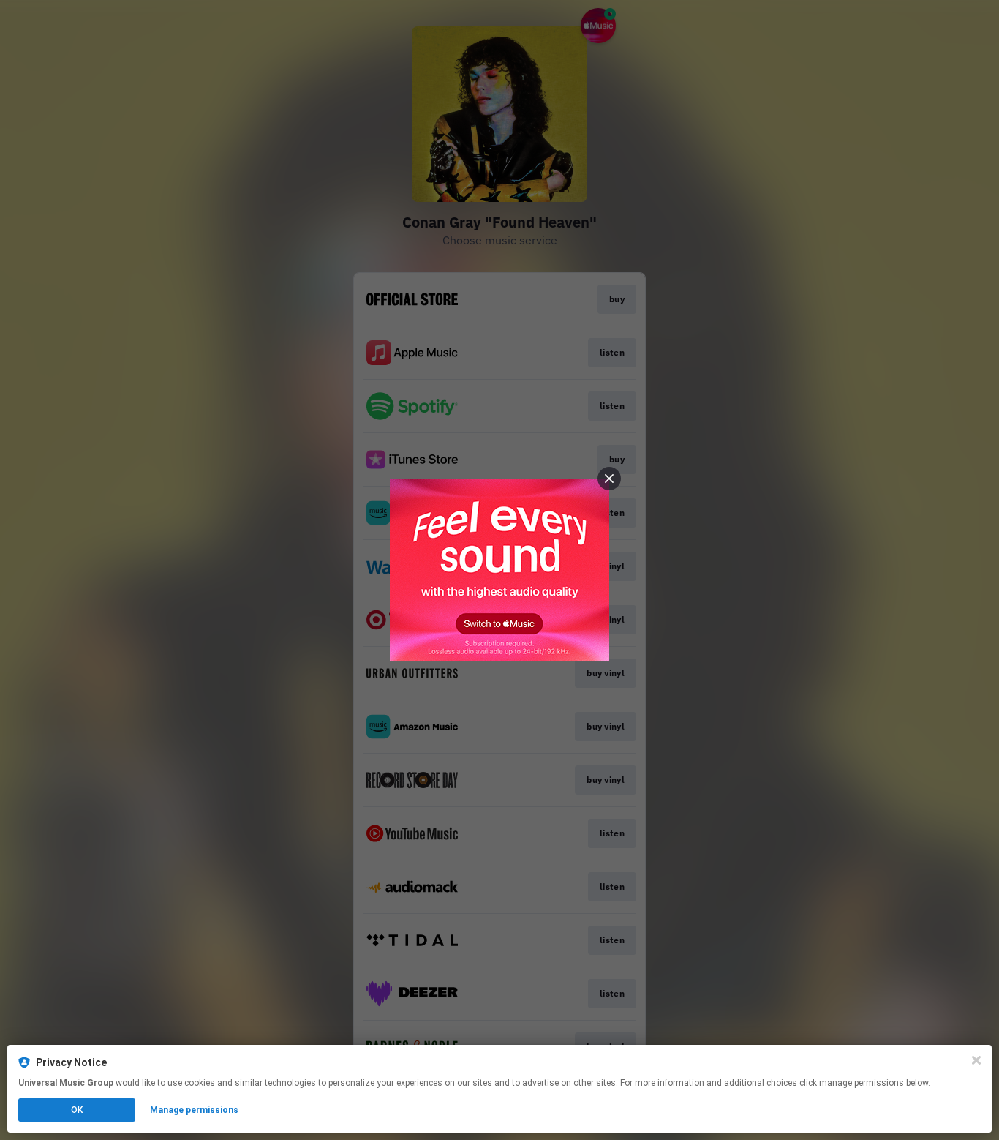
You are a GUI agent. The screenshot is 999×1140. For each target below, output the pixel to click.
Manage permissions (194, 1110)
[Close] (976, 1060)
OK (77, 1110)
